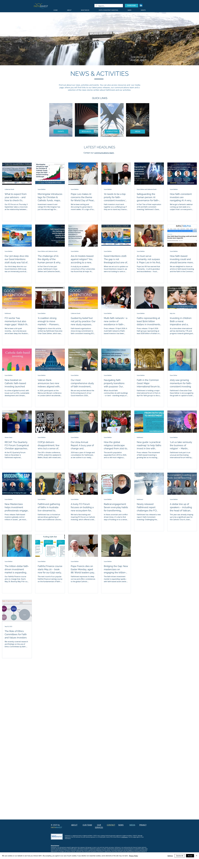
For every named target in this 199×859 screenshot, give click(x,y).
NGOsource (125, 837)
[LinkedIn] (141, 5)
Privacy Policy (133, 856)
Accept (190, 856)
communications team (104, 152)
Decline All (179, 856)
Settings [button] (170, 856)
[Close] (196, 855)
